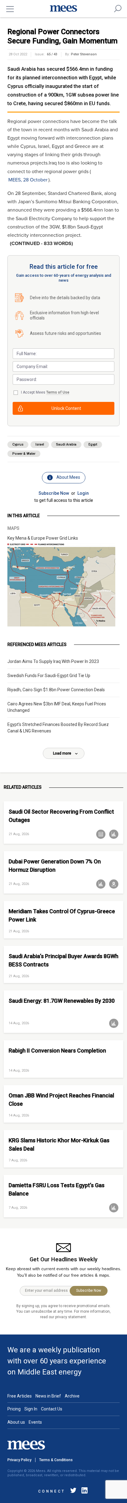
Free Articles (19, 1396)
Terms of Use (57, 392)
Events (35, 1422)
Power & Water (23, 454)
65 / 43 (52, 54)
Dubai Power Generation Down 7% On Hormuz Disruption (55, 865)
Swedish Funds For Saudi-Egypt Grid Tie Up (48, 675)
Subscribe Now (54, 493)
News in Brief (48, 1396)
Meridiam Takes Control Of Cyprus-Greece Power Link (62, 915)
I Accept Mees (45, 392)
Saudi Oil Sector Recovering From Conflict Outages (61, 815)
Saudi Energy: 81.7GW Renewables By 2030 (62, 1000)
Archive (72, 1396)
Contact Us (51, 1408)
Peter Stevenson (84, 54)
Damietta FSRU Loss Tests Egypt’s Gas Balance (56, 1189)
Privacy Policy (19, 1460)
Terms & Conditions (56, 1460)
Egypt (92, 444)
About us (16, 1422)
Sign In (30, 1408)
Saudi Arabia (66, 444)
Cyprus (17, 444)
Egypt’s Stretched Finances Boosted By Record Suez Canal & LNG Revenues (58, 727)
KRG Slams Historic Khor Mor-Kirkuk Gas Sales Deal (59, 1144)
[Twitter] (73, 1491)
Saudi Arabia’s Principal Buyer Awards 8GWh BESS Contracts (63, 960)
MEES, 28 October (27, 180)
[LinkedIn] (83, 1491)
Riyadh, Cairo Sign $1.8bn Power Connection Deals (56, 689)
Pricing (14, 1408)
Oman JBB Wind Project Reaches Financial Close (61, 1099)
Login (83, 493)
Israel (39, 444)
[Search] (117, 9)
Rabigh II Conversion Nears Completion (57, 1050)
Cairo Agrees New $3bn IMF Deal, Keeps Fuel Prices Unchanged (56, 707)
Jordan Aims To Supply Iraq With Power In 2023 (53, 661)
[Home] (63, 8)
